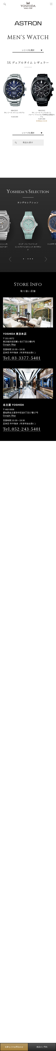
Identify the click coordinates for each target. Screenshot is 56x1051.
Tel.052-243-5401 (22, 429)
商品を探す (28, 142)
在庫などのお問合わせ (14, 1047)
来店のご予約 (41, 1047)
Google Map (9, 344)
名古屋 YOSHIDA (13, 404)
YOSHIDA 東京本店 (15, 333)
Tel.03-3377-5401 (22, 358)
